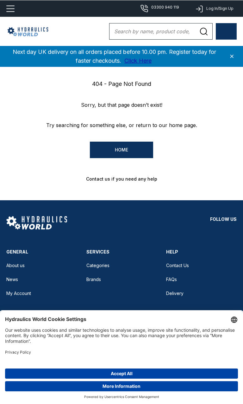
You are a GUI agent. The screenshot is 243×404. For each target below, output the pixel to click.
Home (121, 149)
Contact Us (177, 265)
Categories (97, 265)
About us (15, 265)
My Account (18, 293)
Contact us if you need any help (121, 179)
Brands (93, 279)
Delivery (175, 293)
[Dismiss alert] (232, 56)
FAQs (171, 279)
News (12, 279)
